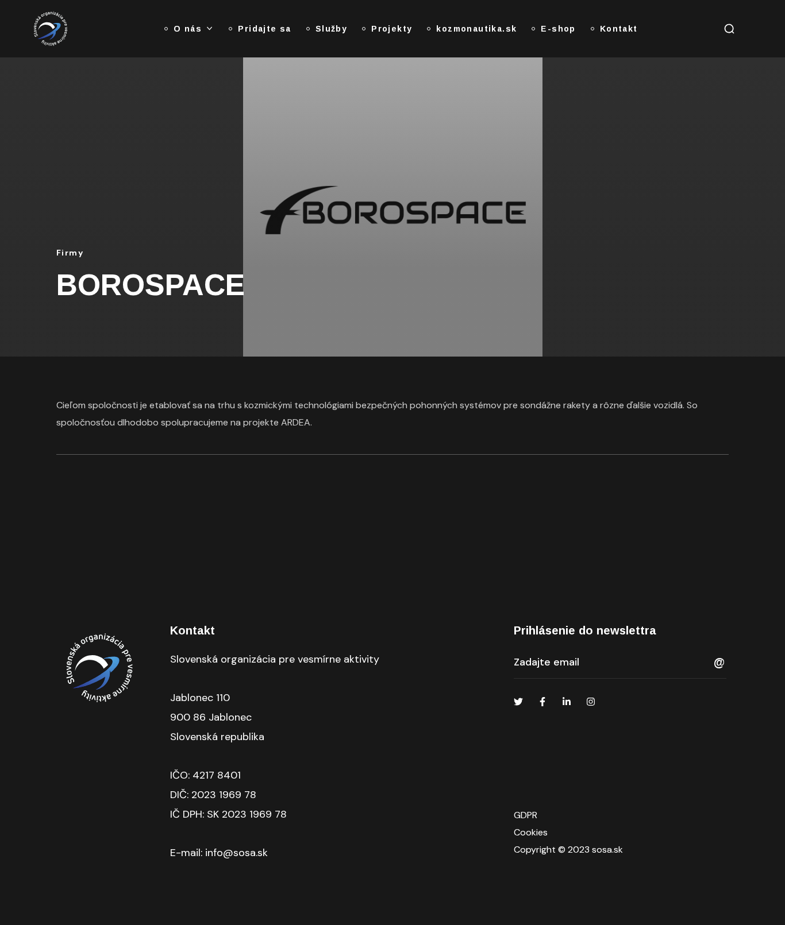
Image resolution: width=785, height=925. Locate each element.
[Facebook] (542, 701)
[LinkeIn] (566, 701)
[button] (729, 28)
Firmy (69, 252)
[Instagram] (591, 701)
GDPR (525, 815)
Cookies (531, 832)
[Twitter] (518, 701)
